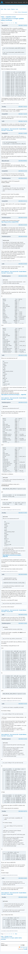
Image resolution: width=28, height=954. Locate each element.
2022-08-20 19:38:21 (23, 878)
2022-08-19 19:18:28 (23, 224)
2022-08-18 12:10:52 (23, 171)
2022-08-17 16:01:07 (23, 106)
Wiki (12, 2)
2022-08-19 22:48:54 (23, 512)
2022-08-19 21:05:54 (23, 276)
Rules (5, 9)
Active (19, 12)
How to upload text (5, 128)
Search (8, 9)
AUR (24, 2)
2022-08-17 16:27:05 (23, 121)
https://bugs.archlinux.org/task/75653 (9, 221)
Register (13, 9)
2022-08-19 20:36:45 (23, 263)
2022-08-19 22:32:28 (23, 402)
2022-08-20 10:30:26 (23, 614)
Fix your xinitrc (10, 130)
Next (16, 22)
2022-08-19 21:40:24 (23, 355)
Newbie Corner (11, 17)
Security (20, 2)
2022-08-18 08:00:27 (23, 160)
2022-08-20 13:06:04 (23, 623)
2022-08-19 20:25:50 (23, 236)
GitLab (15, 2)
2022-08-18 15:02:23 (23, 178)
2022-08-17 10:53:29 (23, 25)
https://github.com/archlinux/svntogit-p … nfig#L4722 (13, 394)
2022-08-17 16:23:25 (23, 114)
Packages (7, 2)
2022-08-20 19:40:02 (23, 897)
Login (17, 9)
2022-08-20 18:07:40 (23, 811)
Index (2, 9)
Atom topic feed (23, 947)
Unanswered (24, 12)
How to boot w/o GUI (14, 128)
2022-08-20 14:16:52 (23, 703)
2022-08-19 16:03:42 (23, 217)
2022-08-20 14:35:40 (23, 739)
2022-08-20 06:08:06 (23, 574)
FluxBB (25, 949)
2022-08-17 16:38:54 (23, 133)
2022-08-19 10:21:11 (23, 201)
